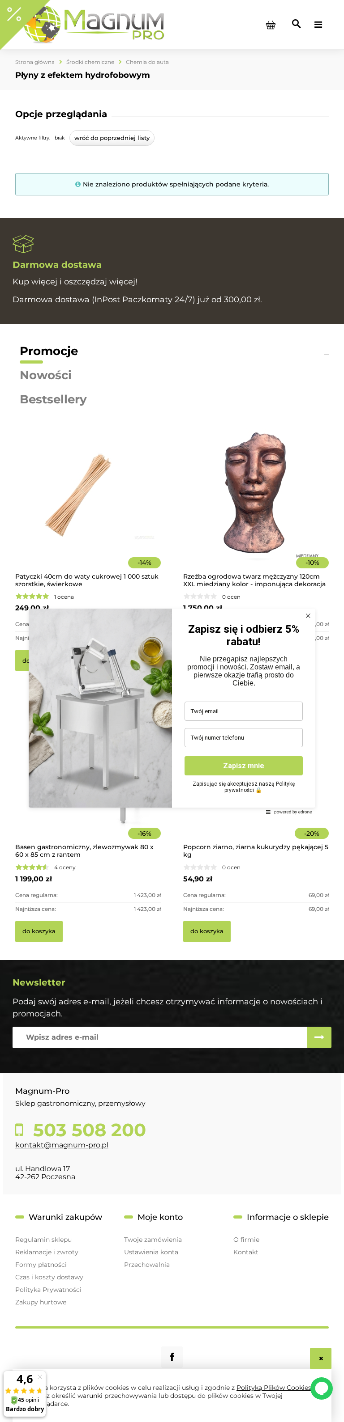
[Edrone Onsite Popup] (172, 711)
